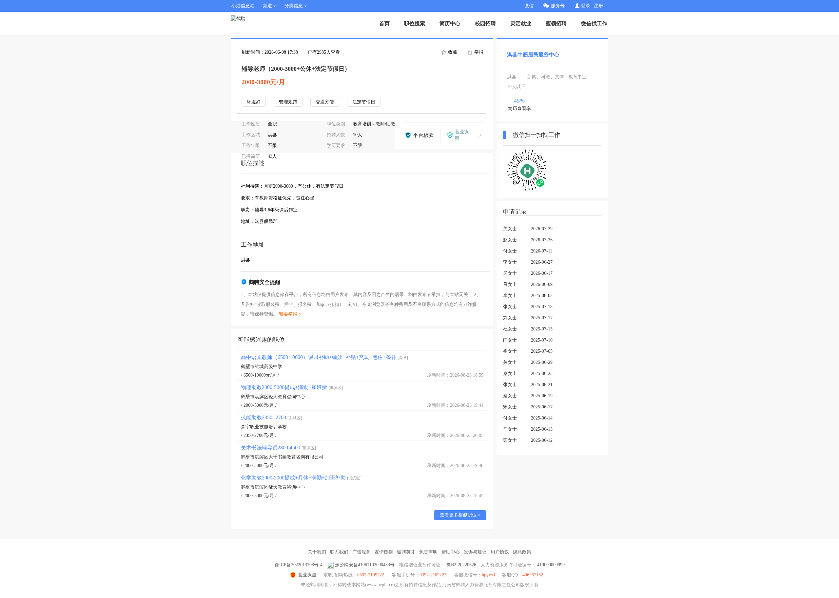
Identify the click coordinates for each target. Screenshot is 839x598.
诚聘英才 (406, 552)
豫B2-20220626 (461, 564)
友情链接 (384, 552)
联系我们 (339, 552)
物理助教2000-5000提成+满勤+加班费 (292, 387)
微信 (529, 5)
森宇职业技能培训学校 (264, 426)
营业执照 (307, 574)
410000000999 (551, 564)
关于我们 (317, 552)
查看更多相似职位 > (460, 515)
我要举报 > (290, 314)
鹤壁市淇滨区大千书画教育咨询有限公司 (282, 457)
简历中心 (449, 23)
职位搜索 (414, 23)
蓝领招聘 (556, 23)
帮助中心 (450, 552)
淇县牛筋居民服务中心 (533, 54)
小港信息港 (242, 5)
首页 (384, 23)
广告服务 (361, 552)
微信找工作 (594, 23)
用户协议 (500, 552)
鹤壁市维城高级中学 (261, 366)
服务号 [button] (558, 5)
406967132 (532, 574)
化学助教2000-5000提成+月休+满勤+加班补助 (301, 477)
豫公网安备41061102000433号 (365, 564)
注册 (598, 5)
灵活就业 (520, 23)
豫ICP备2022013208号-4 (298, 564)
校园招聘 (485, 23)
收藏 (452, 52)
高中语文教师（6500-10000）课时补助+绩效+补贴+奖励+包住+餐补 (324, 357)
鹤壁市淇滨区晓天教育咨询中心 (273, 396)
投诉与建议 (475, 552)
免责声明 (428, 552)
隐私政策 (522, 552)
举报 (478, 52)
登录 (585, 5)
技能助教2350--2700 (271, 417)
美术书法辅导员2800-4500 (278, 447)
